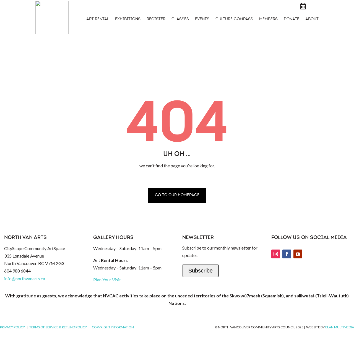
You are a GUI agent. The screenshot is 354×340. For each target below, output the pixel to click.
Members (268, 19)
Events (202, 19)
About (312, 19)
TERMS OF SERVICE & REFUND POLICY (58, 327)
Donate (291, 19)
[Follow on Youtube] (297, 254)
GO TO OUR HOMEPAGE (177, 195)
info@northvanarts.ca (24, 278)
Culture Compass (234, 19)
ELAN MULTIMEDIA (339, 327)
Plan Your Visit (107, 279)
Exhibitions (127, 19)
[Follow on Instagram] (275, 254)
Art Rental (97, 19)
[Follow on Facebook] (286, 254)
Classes (180, 19)
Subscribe (200, 271)
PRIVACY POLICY (12, 327)
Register (156, 19)
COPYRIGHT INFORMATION (113, 327)
